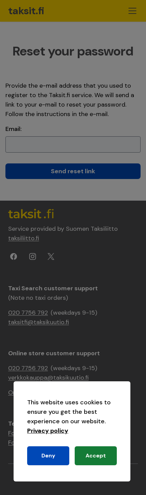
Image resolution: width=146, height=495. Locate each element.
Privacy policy (47, 431)
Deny (48, 455)
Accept (96, 455)
